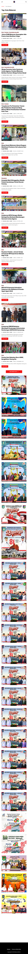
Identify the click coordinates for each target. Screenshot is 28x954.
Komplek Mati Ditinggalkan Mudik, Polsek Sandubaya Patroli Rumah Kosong (13, 182)
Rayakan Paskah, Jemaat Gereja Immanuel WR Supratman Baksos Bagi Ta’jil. (12, 253)
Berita (2, 32)
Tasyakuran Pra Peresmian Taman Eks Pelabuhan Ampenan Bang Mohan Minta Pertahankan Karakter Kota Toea (13, 108)
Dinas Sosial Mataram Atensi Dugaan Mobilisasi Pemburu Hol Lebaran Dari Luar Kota (13, 147)
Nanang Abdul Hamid (7, 38)
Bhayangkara (4, 178)
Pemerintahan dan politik (14, 32)
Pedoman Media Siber (16, 949)
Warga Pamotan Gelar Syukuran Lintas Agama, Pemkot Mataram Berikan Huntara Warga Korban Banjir (13, 71)
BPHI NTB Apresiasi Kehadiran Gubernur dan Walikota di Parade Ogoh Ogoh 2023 (12, 289)
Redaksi (8, 949)
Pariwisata (6, 32)
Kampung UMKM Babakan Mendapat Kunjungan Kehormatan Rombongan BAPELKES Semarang (13, 328)
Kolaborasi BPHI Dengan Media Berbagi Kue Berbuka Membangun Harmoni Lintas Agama (12, 217)
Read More (4, 44)
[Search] (26, 1)
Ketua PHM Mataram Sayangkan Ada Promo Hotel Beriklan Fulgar (13, 35)
